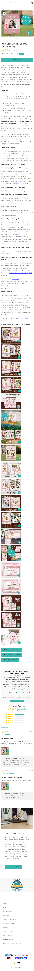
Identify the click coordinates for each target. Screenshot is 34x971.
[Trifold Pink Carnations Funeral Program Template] (11, 477)
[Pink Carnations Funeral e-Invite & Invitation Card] (11, 544)
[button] (2, 3)
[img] (5, 732)
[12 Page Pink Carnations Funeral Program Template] (11, 375)
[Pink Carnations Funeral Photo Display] (11, 443)
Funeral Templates (19, 967)
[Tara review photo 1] (5, 751)
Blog (4, 907)
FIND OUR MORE (13, 867)
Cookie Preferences (9, 919)
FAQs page (15, 279)
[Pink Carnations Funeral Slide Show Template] (11, 426)
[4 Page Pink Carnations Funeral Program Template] (11, 342)
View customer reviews (17, 700)
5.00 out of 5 (21, 709)
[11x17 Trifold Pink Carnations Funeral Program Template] (11, 494)
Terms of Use (7, 931)
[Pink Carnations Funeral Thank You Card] (11, 594)
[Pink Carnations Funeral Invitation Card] (11, 577)
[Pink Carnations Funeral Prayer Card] (11, 409)
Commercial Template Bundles (13, 943)
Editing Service (8, 939)
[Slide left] (13, 39)
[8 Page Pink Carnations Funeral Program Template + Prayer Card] (11, 627)
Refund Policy (7, 911)
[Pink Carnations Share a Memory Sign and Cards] (11, 644)
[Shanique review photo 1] (5, 786)
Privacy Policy (7, 935)
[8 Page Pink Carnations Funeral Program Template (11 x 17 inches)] (11, 527)
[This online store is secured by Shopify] (17, 962)
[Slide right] (21, 39)
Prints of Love (16, 234)
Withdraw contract (9, 923)
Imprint (5, 927)
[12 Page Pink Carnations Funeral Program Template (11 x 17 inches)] (11, 392)
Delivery (6, 915)
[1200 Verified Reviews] (17, 891)
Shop (5, 903)
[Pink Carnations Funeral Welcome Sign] (21, 342)
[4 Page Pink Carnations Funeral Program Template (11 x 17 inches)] (11, 510)
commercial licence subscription (20, 273)
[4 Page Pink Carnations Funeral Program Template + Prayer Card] (11, 610)
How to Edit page (22, 183)
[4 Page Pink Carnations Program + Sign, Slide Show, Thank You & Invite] (11, 560)
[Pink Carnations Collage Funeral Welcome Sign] (11, 460)
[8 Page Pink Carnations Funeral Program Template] (11, 359)
